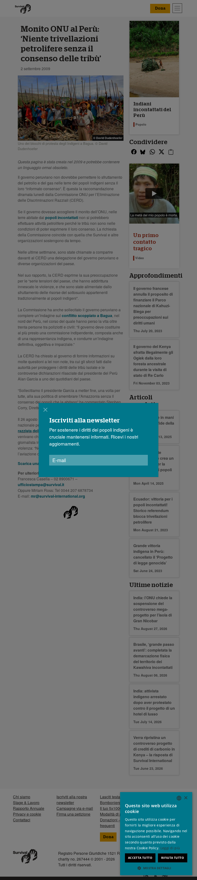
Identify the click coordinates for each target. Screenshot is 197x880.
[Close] (45, 410)
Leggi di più (170, 848)
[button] (156, 868)
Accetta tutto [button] (140, 858)
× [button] (185, 798)
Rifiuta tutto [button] (172, 858)
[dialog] (156, 833)
